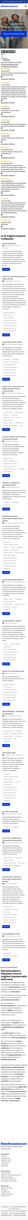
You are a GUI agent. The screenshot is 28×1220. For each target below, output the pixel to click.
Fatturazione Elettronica (8, 1179)
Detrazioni (4, 1190)
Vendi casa (4, 1166)
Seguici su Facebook (7, 1194)
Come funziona (5, 1158)
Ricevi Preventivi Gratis (14, 34)
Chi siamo (4, 1156)
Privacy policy (4, 1213)
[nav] (25, 6)
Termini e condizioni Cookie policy (17, 1213)
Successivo (13, 66)
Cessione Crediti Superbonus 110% (11, 1175)
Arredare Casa (5, 1192)
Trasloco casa (5, 1162)
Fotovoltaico (5, 1164)
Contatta (6, 269)
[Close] (26, 2)
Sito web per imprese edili (9, 1181)
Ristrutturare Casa (6, 1188)
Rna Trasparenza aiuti (6, 1215)
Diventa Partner (6, 1173)
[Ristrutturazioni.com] (9, 6)
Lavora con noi (5, 1196)
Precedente (5, 66)
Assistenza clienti (6, 1160)
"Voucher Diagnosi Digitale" (19, 1215)
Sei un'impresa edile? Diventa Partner (13, 1)
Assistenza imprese (7, 1177)
